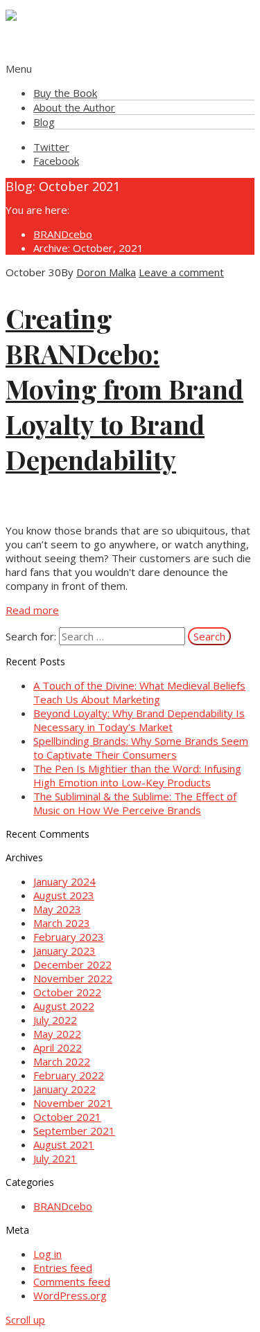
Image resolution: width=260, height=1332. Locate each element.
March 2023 (61, 923)
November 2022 (72, 978)
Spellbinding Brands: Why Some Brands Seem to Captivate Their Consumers (140, 748)
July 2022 (55, 1020)
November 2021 (72, 1103)
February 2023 (68, 937)
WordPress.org (70, 1295)
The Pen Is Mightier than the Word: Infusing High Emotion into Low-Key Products (137, 775)
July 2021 (55, 1158)
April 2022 (57, 1047)
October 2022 (67, 992)
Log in (47, 1254)
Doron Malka (106, 272)
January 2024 (64, 881)
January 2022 (64, 1089)
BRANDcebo (62, 234)
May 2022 (57, 1034)
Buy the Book (65, 93)
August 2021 (63, 1144)
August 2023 (63, 895)
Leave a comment (181, 272)
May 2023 (57, 909)
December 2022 (72, 964)
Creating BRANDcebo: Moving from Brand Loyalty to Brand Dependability (124, 388)
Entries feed (62, 1268)
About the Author (74, 107)
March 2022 (61, 1061)
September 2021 (74, 1130)
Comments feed (71, 1281)
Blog (44, 122)
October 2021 (67, 1117)
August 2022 (63, 1006)
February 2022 (68, 1075)
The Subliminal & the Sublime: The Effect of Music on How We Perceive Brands (134, 803)
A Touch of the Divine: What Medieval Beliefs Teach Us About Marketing (139, 692)
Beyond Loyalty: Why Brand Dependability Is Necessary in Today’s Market (139, 720)
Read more (32, 610)
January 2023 (64, 950)
